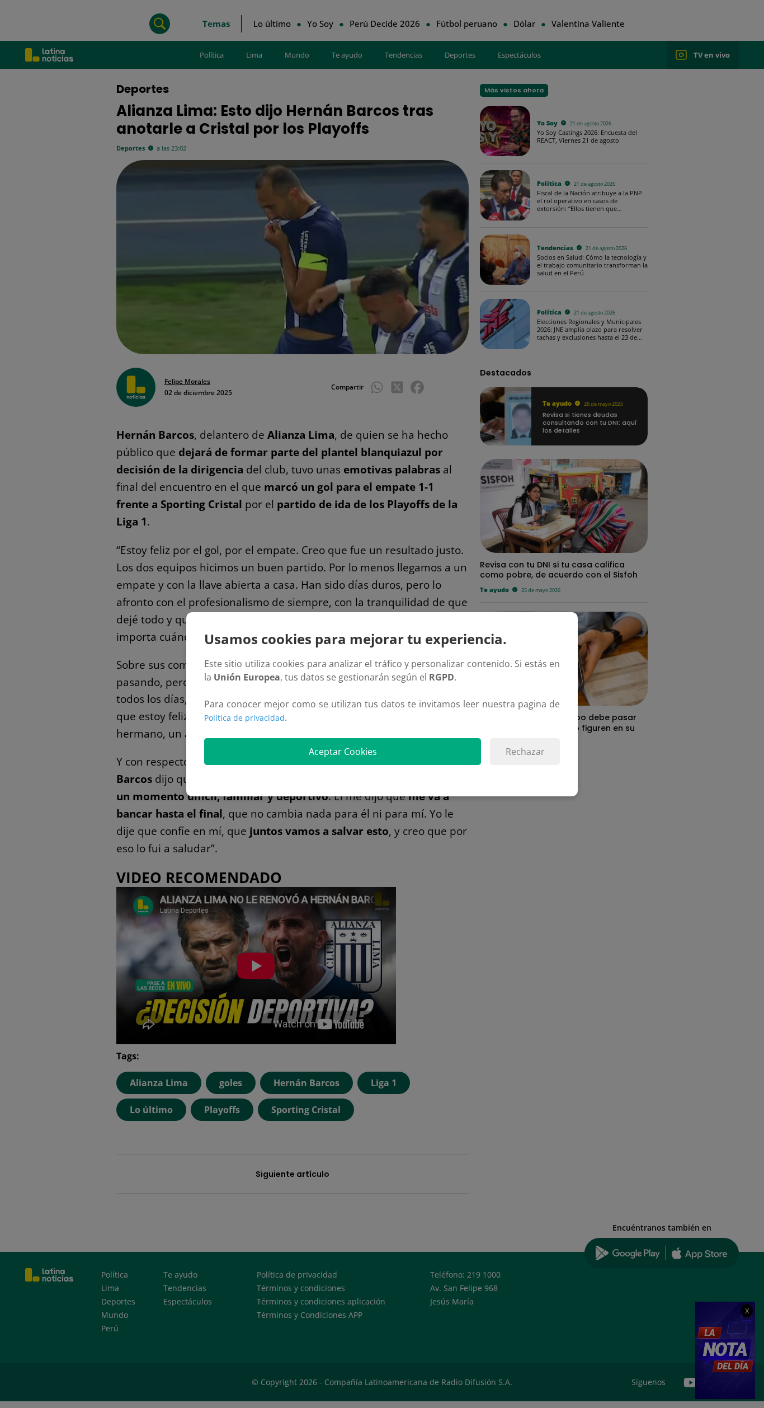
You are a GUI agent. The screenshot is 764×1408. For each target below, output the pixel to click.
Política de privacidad (244, 717)
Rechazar (525, 751)
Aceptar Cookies (343, 751)
